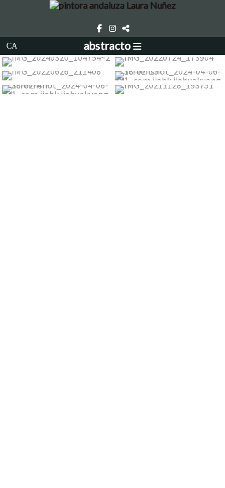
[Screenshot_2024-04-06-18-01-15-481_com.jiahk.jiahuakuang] (169, 75)
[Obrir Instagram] (112, 28)
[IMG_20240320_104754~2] (56, 61)
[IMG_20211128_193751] (169, 89)
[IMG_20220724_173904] (169, 61)
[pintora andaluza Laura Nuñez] (112, 10)
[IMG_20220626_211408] (56, 75)
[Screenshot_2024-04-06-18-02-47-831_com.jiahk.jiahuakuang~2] (56, 89)
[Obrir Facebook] (99, 28)
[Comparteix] (126, 28)
